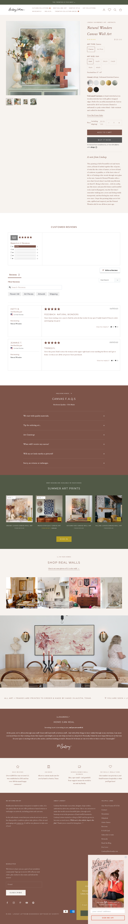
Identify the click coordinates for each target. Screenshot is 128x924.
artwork (41, 294)
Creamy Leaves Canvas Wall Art (19, 525)
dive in (64, 539)
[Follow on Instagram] (13, 902)
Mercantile (37, 11)
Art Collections (89, 8)
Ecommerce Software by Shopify (44, 914)
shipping (54, 294)
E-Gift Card (106, 831)
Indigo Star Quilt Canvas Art (49, 525)
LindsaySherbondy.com (110, 851)
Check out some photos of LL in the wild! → (64, 568)
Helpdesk (105, 818)
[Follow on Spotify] (33, 902)
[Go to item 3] (25, 101)
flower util (14, 294)
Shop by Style (74, 8)
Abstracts (112, 22)
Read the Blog (106, 843)
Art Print (100, 49)
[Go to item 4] (33, 101)
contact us (19, 823)
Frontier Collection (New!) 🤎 (67, 11)
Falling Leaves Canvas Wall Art (108, 525)
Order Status (106, 822)
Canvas (91, 49)
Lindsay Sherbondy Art (96, 22)
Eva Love (105, 847)
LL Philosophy (63, 716)
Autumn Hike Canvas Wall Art (79, 525)
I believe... (48, 11)
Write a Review (111, 270)
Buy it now (104, 140)
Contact (104, 810)
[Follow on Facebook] (7, 902)
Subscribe (16, 893)
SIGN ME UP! (108, 918)
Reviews (105, 826)
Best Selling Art (59, 8)
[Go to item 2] (17, 101)
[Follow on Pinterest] (20, 902)
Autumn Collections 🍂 (41, 8)
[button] (112, 327)
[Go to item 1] (9, 101)
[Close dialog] (125, 857)
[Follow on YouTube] (27, 902)
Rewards (105, 839)
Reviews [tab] (13, 275)
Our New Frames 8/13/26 (111, 806)
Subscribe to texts (108, 835)
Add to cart (104, 132)
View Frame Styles (95, 115)
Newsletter (105, 814)
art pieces (28, 294)
